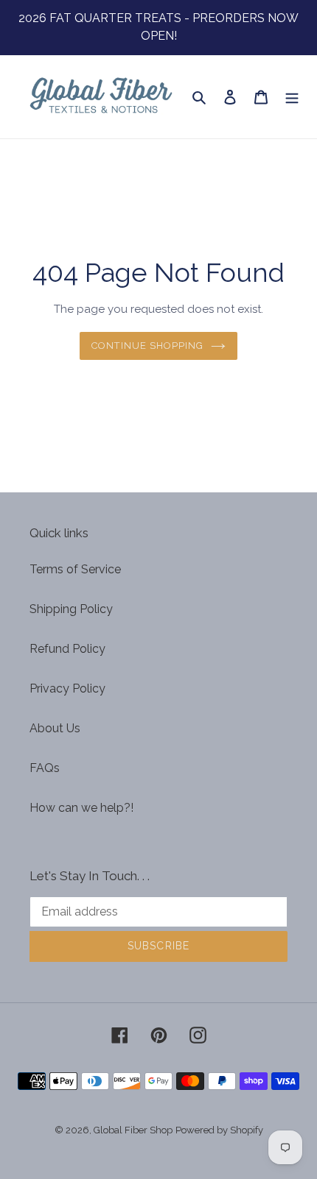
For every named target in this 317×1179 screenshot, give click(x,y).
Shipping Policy (71, 609)
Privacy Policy (67, 688)
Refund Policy (67, 649)
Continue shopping (147, 345)
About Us (54, 728)
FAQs (44, 768)
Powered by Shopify (219, 1130)
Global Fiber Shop (133, 1130)
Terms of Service (75, 569)
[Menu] (291, 96)
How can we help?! (81, 808)
